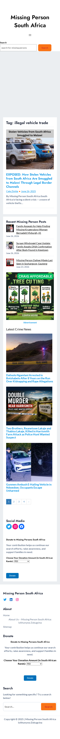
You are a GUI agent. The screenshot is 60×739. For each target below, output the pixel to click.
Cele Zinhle (12, 191)
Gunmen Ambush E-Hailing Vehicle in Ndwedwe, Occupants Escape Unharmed (29, 487)
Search (3, 42)
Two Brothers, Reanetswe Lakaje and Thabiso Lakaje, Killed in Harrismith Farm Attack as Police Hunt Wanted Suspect (28, 433)
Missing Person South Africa (30, 21)
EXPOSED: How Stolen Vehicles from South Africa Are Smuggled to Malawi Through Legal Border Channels (29, 180)
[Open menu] (30, 35)
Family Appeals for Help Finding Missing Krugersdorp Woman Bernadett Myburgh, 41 (33, 229)
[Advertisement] (30, 86)
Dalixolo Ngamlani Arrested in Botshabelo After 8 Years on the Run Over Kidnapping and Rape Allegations (29, 378)
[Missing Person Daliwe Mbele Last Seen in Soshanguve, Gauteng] (10, 263)
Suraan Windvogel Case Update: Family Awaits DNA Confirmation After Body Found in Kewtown (34, 246)
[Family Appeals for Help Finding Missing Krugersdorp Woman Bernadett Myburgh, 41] (10, 228)
